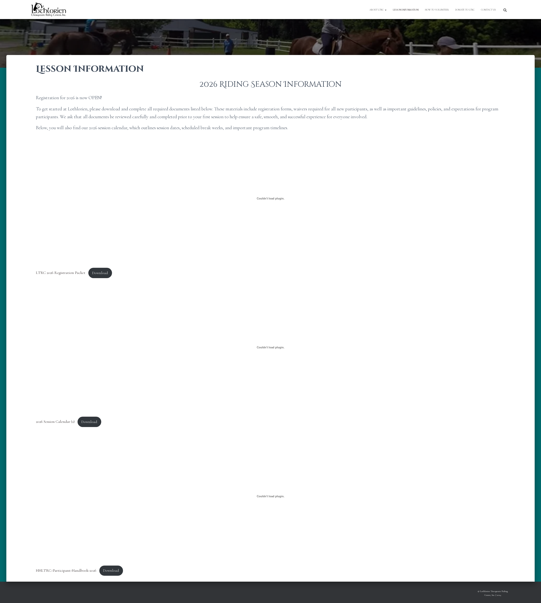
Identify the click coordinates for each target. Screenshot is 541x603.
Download (100, 273)
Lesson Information (406, 9)
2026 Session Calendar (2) (55, 421)
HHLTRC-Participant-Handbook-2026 (66, 570)
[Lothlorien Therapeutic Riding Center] (48, 9)
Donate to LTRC (465, 9)
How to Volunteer (437, 9)
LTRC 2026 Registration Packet (60, 273)
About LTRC (376, 9)
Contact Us (488, 9)
